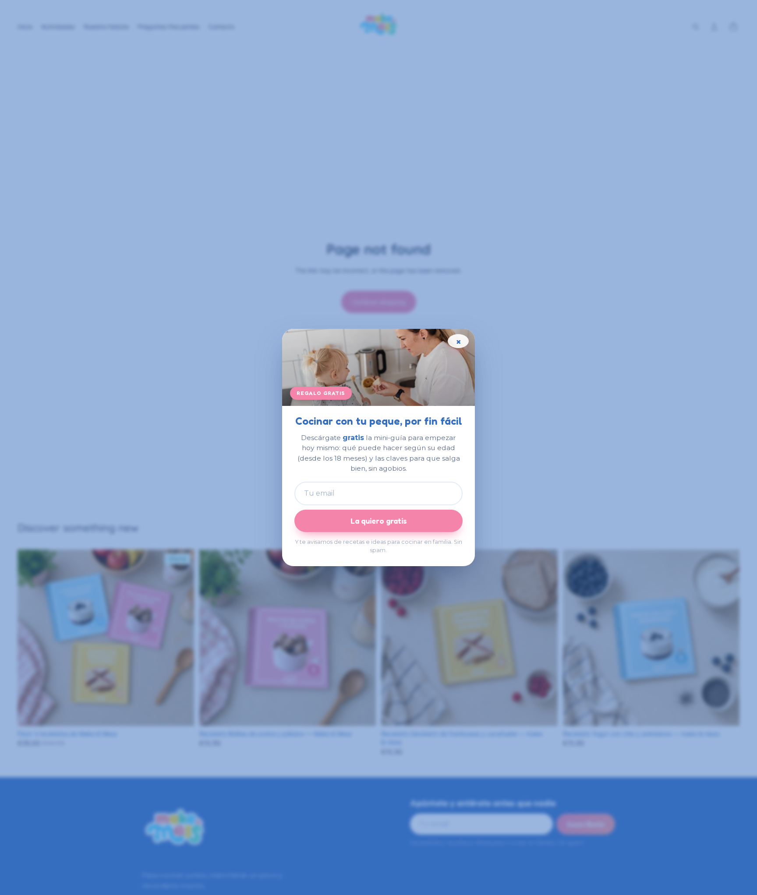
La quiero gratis (378, 520)
